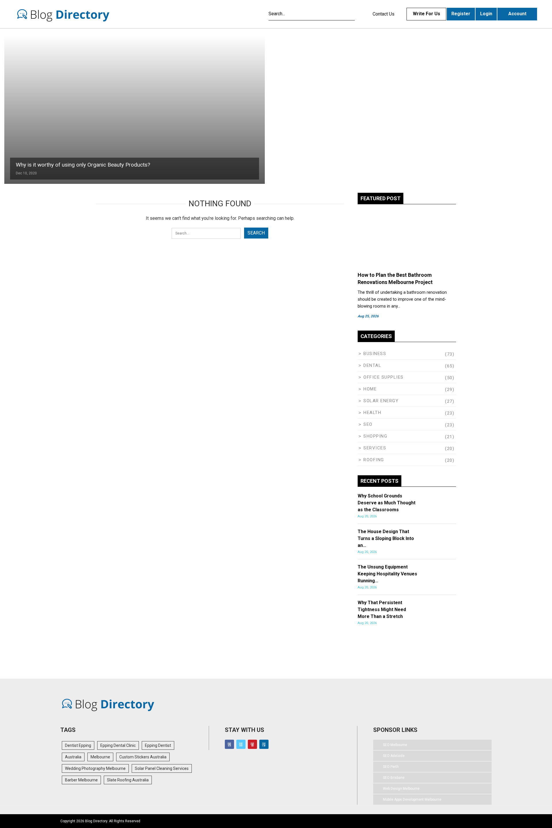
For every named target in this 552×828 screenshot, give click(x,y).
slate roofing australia (128, 780)
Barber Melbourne (81, 780)
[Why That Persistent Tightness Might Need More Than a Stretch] (433, 608)
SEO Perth (391, 767)
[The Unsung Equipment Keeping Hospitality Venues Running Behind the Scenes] (433, 573)
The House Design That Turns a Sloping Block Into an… (386, 538)
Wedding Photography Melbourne (95, 768)
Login (486, 13)
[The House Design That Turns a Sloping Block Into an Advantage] (433, 537)
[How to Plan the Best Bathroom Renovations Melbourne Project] (407, 239)
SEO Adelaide (394, 756)
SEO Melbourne (395, 745)
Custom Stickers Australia (142, 757)
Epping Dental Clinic (118, 745)
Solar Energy (380, 400)
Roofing (373, 459)
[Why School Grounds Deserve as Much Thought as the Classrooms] (433, 502)
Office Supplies (383, 377)
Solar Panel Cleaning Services (162, 768)
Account (517, 13)
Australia (73, 757)
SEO (368, 424)
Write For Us (426, 13)
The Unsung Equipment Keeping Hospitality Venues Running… (387, 573)
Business (374, 353)
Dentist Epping (78, 745)
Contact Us (383, 14)
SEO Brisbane (394, 778)
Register (460, 13)
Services (374, 448)
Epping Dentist (158, 745)
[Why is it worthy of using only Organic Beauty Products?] (134, 109)
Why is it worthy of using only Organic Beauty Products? (83, 164)
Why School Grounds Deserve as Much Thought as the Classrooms (386, 502)
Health (372, 412)
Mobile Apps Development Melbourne (412, 800)
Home (370, 389)
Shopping (375, 436)
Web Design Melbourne (401, 789)
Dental (372, 365)
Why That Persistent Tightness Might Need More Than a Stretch (382, 609)
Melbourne (100, 757)
